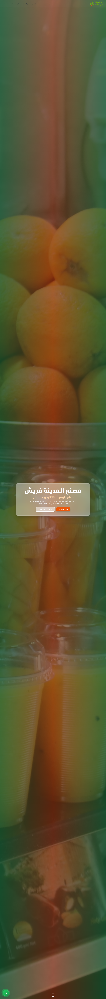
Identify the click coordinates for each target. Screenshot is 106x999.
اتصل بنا (4, 4)
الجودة (11, 4)
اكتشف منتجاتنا (44, 509)
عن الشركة (26, 4)
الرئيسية (34, 4)
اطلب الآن (64, 509)
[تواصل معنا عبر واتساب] (6, 993)
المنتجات (17, 4)
